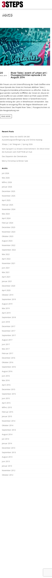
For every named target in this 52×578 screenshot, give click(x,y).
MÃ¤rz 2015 (7, 407)
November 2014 (8, 421)
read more (5, 116)
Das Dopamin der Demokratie (14, 156)
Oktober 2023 (7, 236)
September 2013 (9, 452)
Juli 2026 (5, 173)
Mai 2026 (6, 178)
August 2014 (7, 434)
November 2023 (8, 232)
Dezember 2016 (8, 358)
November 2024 (8, 209)
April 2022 (6, 259)
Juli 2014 (5, 439)
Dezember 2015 (8, 389)
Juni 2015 (6, 398)
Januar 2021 (7, 281)
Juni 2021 (6, 268)
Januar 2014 (7, 443)
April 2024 (6, 218)
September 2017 (9, 335)
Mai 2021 (6, 272)
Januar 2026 (7, 187)
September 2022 (9, 250)
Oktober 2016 (7, 362)
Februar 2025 (7, 205)
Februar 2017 (7, 353)
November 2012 (8, 470)
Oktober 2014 (7, 425)
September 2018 (9, 317)
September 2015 (9, 394)
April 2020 (6, 290)
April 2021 (6, 277)
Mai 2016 (6, 380)
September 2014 (9, 430)
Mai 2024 (6, 214)
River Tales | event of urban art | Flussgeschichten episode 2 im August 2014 (29, 75)
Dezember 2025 (8, 191)
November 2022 (8, 245)
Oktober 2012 (7, 475)
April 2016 (6, 385)
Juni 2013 (6, 461)
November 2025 (8, 196)
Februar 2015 (7, 412)
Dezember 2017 (8, 326)
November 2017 (8, 331)
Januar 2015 (7, 416)
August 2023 (7, 241)
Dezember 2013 (8, 448)
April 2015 (6, 403)
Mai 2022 (6, 254)
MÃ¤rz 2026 (7, 182)
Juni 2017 (6, 344)
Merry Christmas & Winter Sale (15, 161)
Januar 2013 (7, 466)
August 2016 (7, 371)
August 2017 (7, 340)
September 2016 (9, 367)
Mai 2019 (6, 308)
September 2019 (9, 299)
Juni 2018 (6, 322)
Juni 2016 (6, 376)
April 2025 (6, 200)
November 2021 (8, 263)
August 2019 (7, 304)
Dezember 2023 (8, 227)
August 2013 (7, 457)
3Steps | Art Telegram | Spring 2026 (17, 144)
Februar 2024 (7, 223)
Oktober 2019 (7, 295)
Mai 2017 (6, 349)
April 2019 (6, 313)
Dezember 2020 (8, 286)
